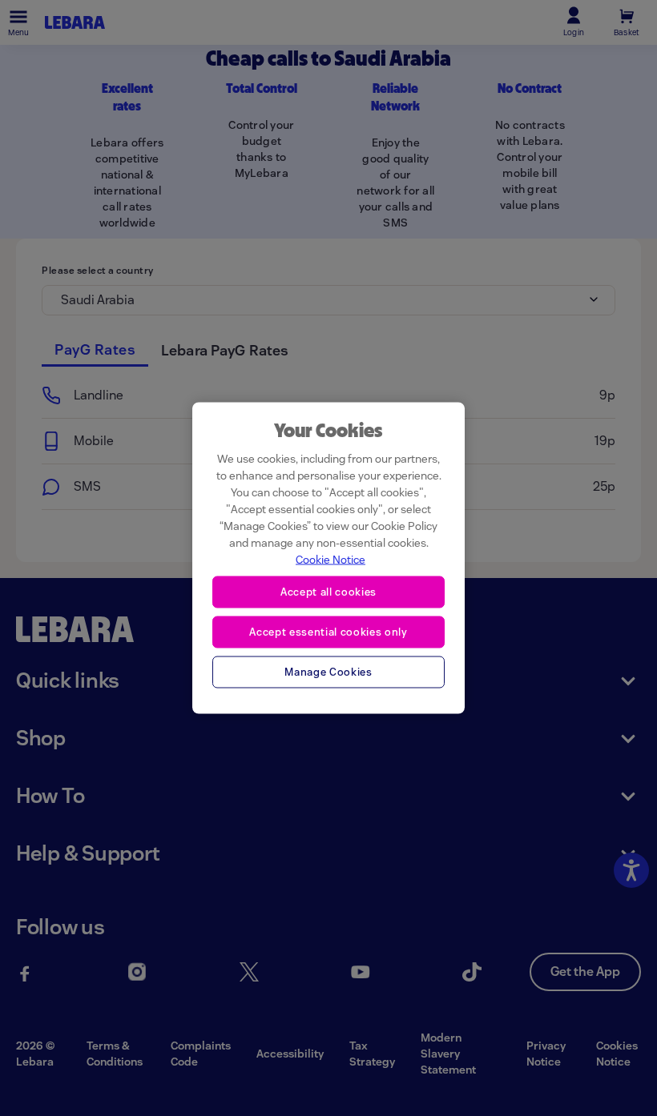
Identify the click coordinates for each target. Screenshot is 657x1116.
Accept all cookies (328, 592)
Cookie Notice (330, 559)
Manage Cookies (328, 671)
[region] (328, 558)
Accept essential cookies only (328, 631)
